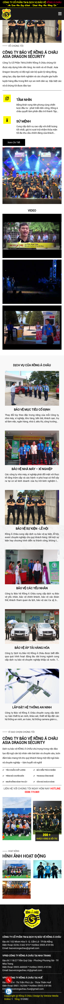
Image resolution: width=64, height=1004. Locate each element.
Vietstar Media (51, 996)
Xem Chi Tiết (14, 142)
